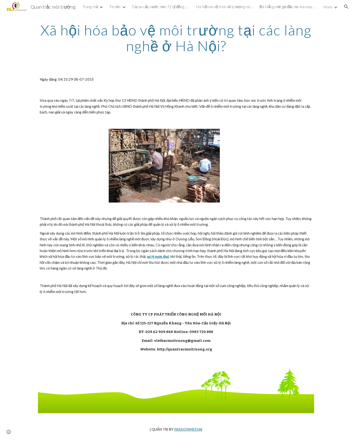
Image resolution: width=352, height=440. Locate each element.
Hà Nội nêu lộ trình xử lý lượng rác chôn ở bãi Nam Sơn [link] (224, 6)
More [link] (328, 7)
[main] (176, 38)
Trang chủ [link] (90, 6)
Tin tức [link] (115, 6)
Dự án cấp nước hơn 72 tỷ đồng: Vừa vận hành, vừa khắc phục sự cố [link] (161, 6)
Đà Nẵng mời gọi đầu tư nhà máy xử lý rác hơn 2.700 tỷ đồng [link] (288, 6)
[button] (346, 6)
